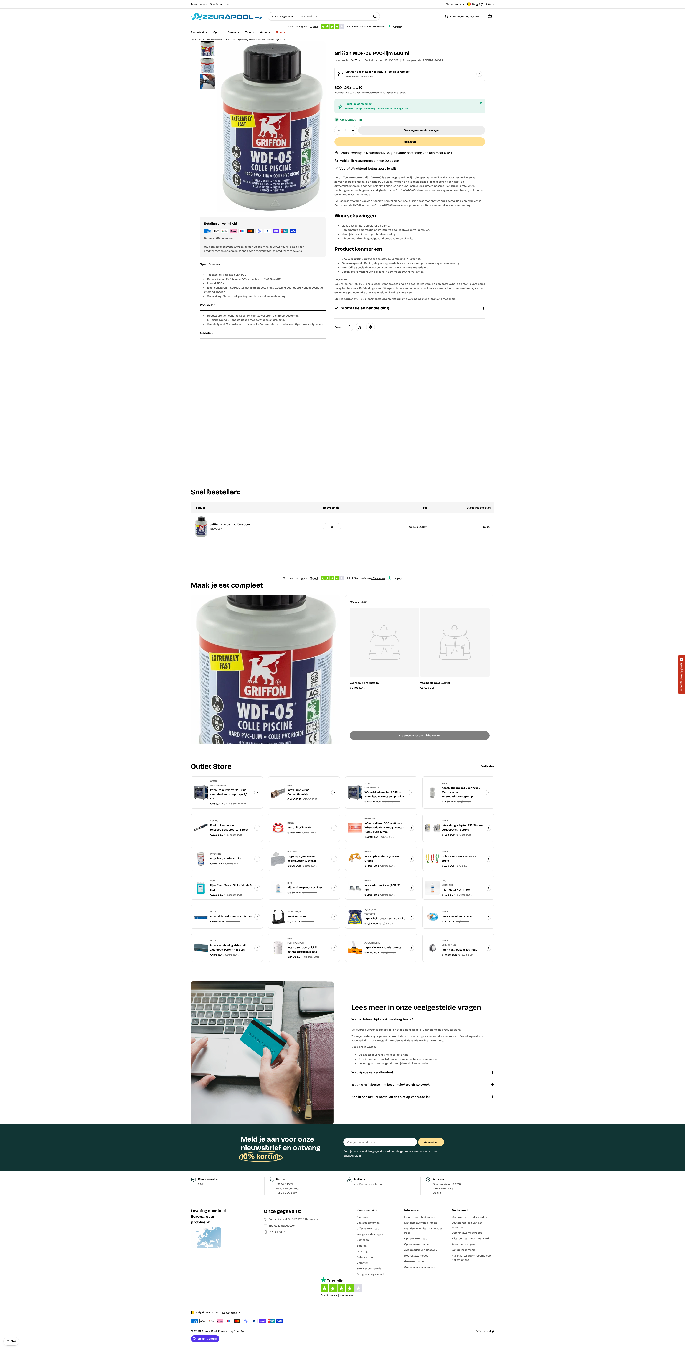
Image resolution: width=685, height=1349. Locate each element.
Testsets (369, 914)
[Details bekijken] (257, 792)
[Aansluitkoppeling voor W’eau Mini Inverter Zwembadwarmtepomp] (432, 792)
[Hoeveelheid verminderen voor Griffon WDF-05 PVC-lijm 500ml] (326, 526)
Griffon (355, 60)
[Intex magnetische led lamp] (432, 948)
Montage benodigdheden (244, 39)
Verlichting (449, 945)
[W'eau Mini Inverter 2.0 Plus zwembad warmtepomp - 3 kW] (355, 792)
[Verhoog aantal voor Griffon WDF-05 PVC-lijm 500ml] (338, 526)
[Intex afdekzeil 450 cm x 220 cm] (201, 917)
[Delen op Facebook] (349, 327)
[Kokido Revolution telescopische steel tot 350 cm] (201, 828)
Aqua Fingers (372, 943)
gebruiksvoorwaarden (414, 1151)
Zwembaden (199, 4)
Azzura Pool (294, 912)
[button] (681, 674)
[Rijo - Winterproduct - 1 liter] (278, 888)
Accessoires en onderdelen (211, 39)
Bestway (292, 852)
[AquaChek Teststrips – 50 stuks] (355, 917)
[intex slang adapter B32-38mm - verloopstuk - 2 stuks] (432, 828)
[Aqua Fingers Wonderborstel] (355, 948)
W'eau (213, 781)
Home (193, 39)
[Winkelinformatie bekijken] (479, 74)
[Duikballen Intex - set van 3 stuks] (432, 859)
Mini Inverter (218, 785)
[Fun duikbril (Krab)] (278, 828)
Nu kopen (410, 141)
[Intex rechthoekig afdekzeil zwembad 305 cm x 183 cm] (201, 948)
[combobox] (324, 16)
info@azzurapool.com (282, 1225)
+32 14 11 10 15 (276, 1232)
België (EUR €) (481, 4)
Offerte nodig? (485, 1331)
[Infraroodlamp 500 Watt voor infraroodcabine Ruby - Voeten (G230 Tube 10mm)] (355, 828)
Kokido (214, 820)
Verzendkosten (365, 92)
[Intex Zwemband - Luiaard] (432, 917)
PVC (228, 39)
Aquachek (370, 909)
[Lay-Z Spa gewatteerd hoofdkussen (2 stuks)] (278, 859)
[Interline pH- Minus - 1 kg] (201, 859)
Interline (369, 818)
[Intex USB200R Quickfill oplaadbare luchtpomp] (278, 948)
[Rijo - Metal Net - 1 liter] (432, 888)
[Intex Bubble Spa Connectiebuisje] (278, 792)
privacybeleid (352, 1155)
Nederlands (453, 4)
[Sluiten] (481, 103)
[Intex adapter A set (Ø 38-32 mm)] (355, 888)
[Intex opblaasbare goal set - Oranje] (355, 859)
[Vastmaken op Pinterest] (370, 327)
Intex (290, 785)
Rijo (212, 880)
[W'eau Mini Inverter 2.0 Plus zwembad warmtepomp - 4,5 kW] (201, 792)
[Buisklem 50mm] (278, 917)
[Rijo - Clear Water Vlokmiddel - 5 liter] (201, 888)
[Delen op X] (360, 327)
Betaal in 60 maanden (218, 238)
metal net (447, 885)
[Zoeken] (375, 16)
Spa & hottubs (219, 4)
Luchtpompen (295, 943)
